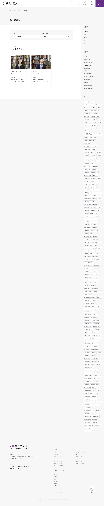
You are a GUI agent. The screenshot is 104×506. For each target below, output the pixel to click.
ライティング (88, 122)
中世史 (98, 210)
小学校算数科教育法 (89, 367)
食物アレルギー (88, 282)
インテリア (92, 250)
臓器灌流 (87, 404)
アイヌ (91, 221)
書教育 (86, 155)
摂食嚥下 (96, 277)
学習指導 (87, 207)
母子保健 (93, 285)
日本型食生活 (88, 323)
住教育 (86, 250)
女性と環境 (87, 242)
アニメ (97, 404)
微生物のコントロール (89, 329)
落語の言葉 (87, 149)
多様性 (86, 192)
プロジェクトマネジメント (90, 271)
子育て (86, 245)
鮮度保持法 (87, 396)
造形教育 (87, 384)
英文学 (90, 137)
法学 (96, 221)
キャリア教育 (96, 256)
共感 (99, 107)
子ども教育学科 (87, 73)
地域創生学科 (87, 68)
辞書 (93, 184)
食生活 (86, 233)
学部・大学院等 (18, 10)
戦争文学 (95, 175)
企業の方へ (79, 461)
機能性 (90, 280)
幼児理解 (94, 361)
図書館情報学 (88, 390)
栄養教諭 (87, 300)
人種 (96, 113)
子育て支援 (87, 358)
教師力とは (98, 364)
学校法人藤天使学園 (59, 470)
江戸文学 (87, 181)
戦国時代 (93, 152)
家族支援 (87, 341)
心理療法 (97, 346)
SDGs (98, 259)
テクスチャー (94, 300)
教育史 (94, 198)
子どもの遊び (95, 358)
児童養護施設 (88, 407)
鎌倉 (86, 175)
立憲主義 (87, 224)
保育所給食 (96, 280)
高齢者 (96, 274)
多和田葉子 (87, 143)
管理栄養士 (87, 306)
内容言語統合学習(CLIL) (90, 140)
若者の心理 (95, 239)
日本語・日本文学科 (89, 62)
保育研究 (93, 355)
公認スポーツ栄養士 (96, 306)
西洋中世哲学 (98, 216)
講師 (85, 40)
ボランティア (88, 239)
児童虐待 (87, 349)
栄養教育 (87, 303)
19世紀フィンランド (89, 216)
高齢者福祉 (97, 265)
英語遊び (87, 413)
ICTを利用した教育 (95, 116)
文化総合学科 (88, 65)
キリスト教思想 (88, 219)
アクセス (56, 479)
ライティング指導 (95, 384)
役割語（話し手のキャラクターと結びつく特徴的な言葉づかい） (92, 134)
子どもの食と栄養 (88, 294)
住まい (99, 248)
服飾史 (91, 253)
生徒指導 (93, 207)
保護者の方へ (79, 459)
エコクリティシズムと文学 (90, 146)
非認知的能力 (93, 187)
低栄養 (92, 311)
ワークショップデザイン (90, 259)
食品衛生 (98, 329)
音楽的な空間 (88, 375)
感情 (97, 184)
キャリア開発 (88, 256)
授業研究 (87, 355)
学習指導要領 (88, 419)
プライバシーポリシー (59, 492)
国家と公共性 (88, 198)
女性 (100, 242)
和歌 (98, 172)
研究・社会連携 (58, 463)
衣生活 (86, 253)
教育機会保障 (88, 248)
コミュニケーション (89, 104)
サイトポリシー (79, 492)
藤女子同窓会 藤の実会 (59, 468)
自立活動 (87, 352)
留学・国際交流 (58, 461)
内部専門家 (93, 352)
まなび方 (87, 119)
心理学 (86, 187)
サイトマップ (70, 492)
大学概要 (56, 450)
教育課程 (95, 204)
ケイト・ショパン (88, 113)
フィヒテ (92, 201)
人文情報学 (98, 425)
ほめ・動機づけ (88, 335)
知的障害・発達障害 (97, 375)
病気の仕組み (96, 288)
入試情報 (56, 454)
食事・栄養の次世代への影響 (91, 291)
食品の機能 (87, 320)
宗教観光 (95, 122)
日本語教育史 (95, 422)
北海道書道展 (93, 155)
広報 (92, 274)
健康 (97, 341)
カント (86, 201)
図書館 (91, 213)
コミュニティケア (88, 268)
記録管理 (97, 213)
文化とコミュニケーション (95, 192)
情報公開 (56, 483)
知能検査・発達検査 (89, 381)
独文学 (95, 137)
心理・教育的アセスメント (90, 378)
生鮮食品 (96, 393)
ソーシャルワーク (88, 265)
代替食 (95, 282)
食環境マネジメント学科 (90, 70)
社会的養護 (91, 338)
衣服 (98, 250)
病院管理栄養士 (95, 309)
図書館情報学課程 (88, 85)
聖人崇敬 (87, 230)
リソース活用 (88, 387)
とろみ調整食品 (88, 277)
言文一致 (87, 152)
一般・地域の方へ (80, 463)
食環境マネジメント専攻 (90, 79)
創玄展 (99, 155)
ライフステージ (88, 326)
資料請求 (56, 477)
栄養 (91, 233)
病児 (99, 361)
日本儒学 (93, 172)
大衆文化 (96, 166)
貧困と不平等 (97, 195)
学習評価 (95, 419)
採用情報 (56, 486)
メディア (99, 207)
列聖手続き (94, 227)
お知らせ (56, 474)
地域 (86, 332)
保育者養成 (87, 361)
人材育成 (97, 253)
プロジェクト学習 (88, 262)
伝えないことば (88, 107)
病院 (91, 393)
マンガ (92, 404)
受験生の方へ (79, 450)
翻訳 (86, 137)
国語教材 (87, 178)
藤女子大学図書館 (58, 465)
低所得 (92, 230)
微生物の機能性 (97, 326)
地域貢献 (87, 274)
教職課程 (86, 82)
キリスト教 (87, 184)
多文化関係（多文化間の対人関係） (92, 189)
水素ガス (87, 402)
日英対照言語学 (88, 314)
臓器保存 (99, 402)
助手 (85, 43)
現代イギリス (95, 125)
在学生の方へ (79, 454)
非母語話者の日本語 (89, 425)
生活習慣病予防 (96, 323)
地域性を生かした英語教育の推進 (92, 416)
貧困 (95, 107)
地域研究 (87, 210)
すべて (86, 31)
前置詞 (94, 128)
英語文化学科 (87, 59)
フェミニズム (88, 128)
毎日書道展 (87, 158)
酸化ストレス (94, 399)
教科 (100, 335)
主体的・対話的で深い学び (90, 370)
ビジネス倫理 (88, 204)
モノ (100, 122)
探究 (86, 338)
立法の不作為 (94, 224)
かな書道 (99, 152)
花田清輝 (87, 163)
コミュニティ (88, 288)
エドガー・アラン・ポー (94, 110)
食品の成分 (93, 317)
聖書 (97, 181)
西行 (90, 175)
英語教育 (87, 116)
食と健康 (87, 285)
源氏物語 (93, 160)
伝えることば (98, 104)
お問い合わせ (57, 481)
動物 (86, 110)
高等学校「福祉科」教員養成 (91, 236)
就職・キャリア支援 (59, 459)
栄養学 (86, 393)
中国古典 (87, 172)
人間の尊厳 (94, 242)
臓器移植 (93, 402)
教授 (85, 34)
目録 (94, 390)
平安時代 (94, 158)
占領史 (99, 198)
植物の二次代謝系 (96, 320)
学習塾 (94, 248)
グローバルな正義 (88, 195)
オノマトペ (94, 149)
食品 (86, 280)
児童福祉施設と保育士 (89, 410)
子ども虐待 (98, 338)
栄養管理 (87, 311)
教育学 (99, 352)
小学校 (95, 335)
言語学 (91, 101)
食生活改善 (95, 332)
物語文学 (87, 160)
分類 (98, 390)
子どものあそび (95, 343)
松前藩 (86, 221)
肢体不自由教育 (94, 349)
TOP (11, 10)
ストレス (93, 303)
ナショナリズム (88, 166)
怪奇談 (92, 181)
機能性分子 (94, 396)
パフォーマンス (88, 372)
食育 (100, 291)
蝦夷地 (95, 219)
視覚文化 (93, 210)
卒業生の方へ (79, 456)
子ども (92, 341)
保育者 (92, 364)
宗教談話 (87, 130)
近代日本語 (87, 422)
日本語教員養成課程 (89, 88)
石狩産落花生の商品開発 (90, 297)
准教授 (85, 37)
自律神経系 (87, 343)
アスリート (87, 309)
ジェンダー (87, 125)
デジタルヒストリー (89, 428)
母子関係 (93, 178)
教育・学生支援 (58, 456)
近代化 (92, 163)
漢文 (90, 169)
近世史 (86, 213)
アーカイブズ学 (88, 431)
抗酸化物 (87, 399)
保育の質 (87, 364)
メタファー (93, 119)
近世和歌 (99, 178)
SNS (94, 387)
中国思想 (95, 169)
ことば (86, 101)
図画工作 (98, 381)
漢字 (86, 169)
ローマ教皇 (87, 227)
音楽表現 (96, 372)
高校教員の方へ (80, 452)
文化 (98, 160)
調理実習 (99, 297)
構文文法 (87, 317)
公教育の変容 (93, 245)
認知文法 (96, 314)
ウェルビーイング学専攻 (90, 76)
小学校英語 (99, 410)
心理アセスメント (88, 346)
